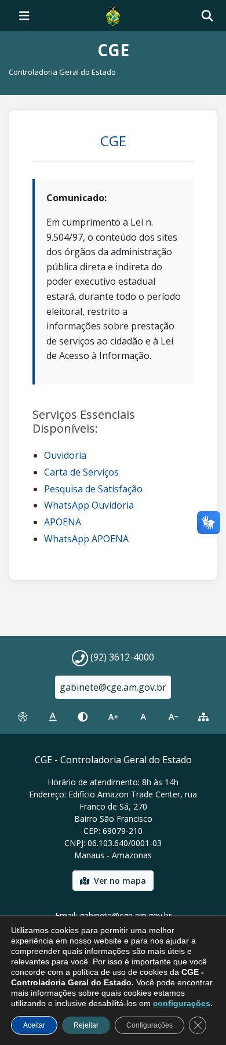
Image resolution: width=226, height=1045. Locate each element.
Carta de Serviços (81, 472)
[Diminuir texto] (173, 716)
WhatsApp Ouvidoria (89, 505)
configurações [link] (181, 1003)
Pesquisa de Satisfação (93, 488)
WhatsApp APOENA (86, 538)
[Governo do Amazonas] (113, 14)
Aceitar (34, 1025)
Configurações (149, 1025)
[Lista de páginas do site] (203, 716)
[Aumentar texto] (113, 716)
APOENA (62, 522)
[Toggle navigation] (24, 16)
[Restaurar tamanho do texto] (143, 716)
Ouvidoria (65, 455)
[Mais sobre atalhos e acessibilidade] (23, 716)
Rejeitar (86, 1025)
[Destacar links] (53, 716)
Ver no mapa (120, 880)
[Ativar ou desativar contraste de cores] (83, 716)
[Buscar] (207, 16)
